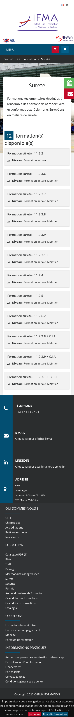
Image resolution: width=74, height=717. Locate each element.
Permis (9, 588)
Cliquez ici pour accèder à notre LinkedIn (40, 466)
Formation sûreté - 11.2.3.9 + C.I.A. (32, 356)
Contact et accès (15, 676)
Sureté (9, 579)
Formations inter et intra (20, 625)
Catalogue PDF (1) (16, 554)
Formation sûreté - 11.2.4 (25, 275)
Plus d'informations (55, 714)
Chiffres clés (12, 522)
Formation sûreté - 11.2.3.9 (26, 235)
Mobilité (10, 635)
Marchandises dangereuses (22, 574)
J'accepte (34, 714)
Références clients (16, 532)
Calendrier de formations (20, 603)
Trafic (8, 564)
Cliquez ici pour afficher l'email (34, 438)
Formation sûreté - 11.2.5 (25, 295)
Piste (8, 559)
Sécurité (10, 583)
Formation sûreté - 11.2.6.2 (26, 316)
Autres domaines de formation (24, 593)
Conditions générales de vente (24, 681)
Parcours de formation (19, 639)
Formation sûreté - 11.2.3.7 (26, 194)
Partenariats (12, 671)
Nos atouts (12, 537)
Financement (13, 667)
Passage (10, 569)
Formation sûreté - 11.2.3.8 (26, 214)
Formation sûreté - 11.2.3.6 (26, 174)
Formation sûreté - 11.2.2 (25, 153)
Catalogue (11, 608)
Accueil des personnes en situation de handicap (34, 657)
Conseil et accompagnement (22, 630)
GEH (8, 518)
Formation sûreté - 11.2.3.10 (27, 255)
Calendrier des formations (21, 598)
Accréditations (14, 527)
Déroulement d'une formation (23, 662)
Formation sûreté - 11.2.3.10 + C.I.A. (32, 377)
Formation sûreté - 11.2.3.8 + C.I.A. (32, 336)
